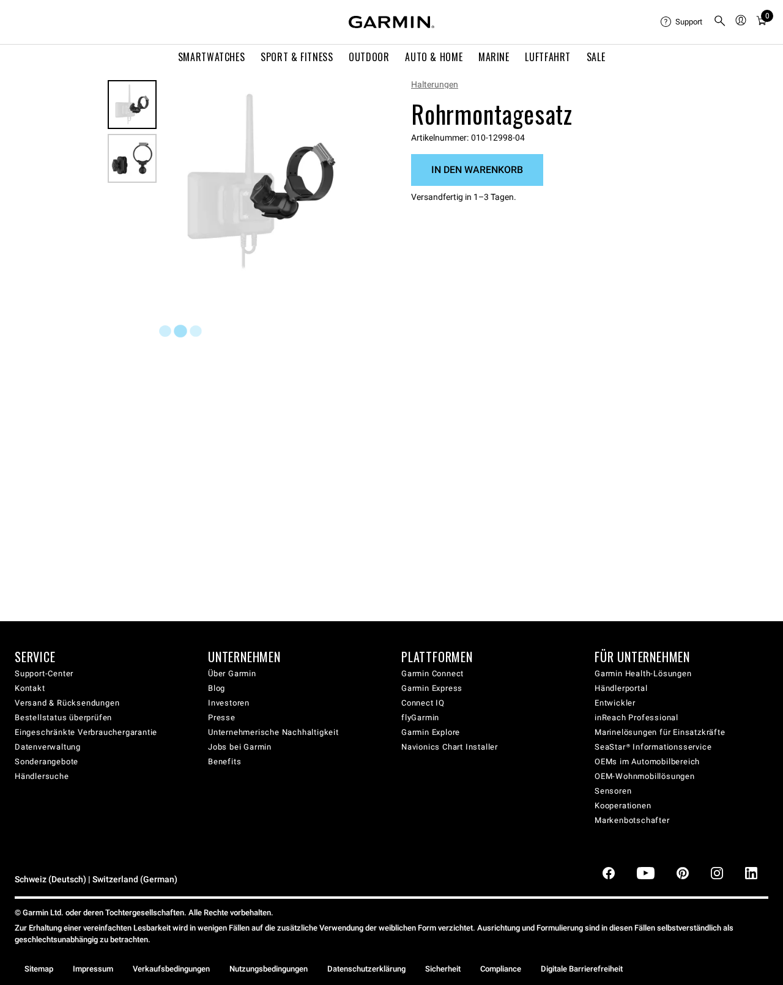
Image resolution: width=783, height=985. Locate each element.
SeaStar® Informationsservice (653, 746)
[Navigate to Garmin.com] (391, 22)
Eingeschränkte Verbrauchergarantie (86, 732)
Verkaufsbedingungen (171, 968)
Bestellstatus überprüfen (63, 717)
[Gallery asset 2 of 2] (132, 158)
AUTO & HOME (433, 57)
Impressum (93, 968)
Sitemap (38, 968)
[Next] (346, 182)
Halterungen (434, 84)
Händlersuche (42, 776)
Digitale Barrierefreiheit (582, 968)
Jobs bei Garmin (240, 746)
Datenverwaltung (48, 746)
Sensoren (613, 790)
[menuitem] (682, 22)
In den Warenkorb (477, 169)
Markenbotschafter (632, 820)
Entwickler (615, 702)
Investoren (229, 702)
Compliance (500, 968)
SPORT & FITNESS (297, 57)
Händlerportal (621, 688)
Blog (216, 688)
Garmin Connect (432, 673)
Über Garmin (232, 673)
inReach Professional (636, 717)
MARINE (494, 57)
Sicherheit (443, 968)
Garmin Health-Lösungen (643, 673)
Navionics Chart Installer (449, 746)
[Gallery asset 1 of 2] (261, 182)
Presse (222, 717)
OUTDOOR (369, 57)
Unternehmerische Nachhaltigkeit (273, 732)
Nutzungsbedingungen (268, 968)
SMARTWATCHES (211, 57)
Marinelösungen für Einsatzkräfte (660, 732)
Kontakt (30, 688)
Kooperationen (623, 805)
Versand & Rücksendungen (67, 702)
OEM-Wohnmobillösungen (645, 776)
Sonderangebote (46, 761)
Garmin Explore (430, 732)
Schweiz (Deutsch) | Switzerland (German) (96, 879)
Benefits (224, 761)
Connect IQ (423, 702)
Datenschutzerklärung (366, 968)
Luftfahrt (548, 57)
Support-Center (44, 673)
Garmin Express (431, 688)
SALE (596, 57)
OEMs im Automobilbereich (647, 761)
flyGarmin (420, 717)
